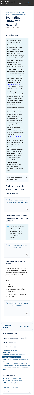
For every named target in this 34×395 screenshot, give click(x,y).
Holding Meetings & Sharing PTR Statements (15, 363)
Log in (30, 3)
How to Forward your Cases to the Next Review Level (15, 368)
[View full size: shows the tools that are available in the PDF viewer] (17, 308)
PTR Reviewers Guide (15, 13)
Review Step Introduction (10, 350)
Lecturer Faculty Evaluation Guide (12, 378)
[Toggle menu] (26, 3)
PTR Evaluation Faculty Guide (10, 387)
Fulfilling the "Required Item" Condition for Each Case (15, 360)
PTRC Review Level (9, 342)
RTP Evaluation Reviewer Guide (11, 385)
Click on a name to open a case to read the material (15, 189)
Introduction (12, 35)
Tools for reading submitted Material (15, 262)
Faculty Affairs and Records (13, 13)
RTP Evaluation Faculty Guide (10, 383)
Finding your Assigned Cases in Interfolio (14, 355)
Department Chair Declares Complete (14, 338)
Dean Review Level (21, 14)
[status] (17, 105)
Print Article (7, 392)
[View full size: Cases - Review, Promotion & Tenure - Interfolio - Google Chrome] (17, 204)
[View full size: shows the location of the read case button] (17, 250)
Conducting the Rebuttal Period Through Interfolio (16, 366)
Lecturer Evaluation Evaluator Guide (12, 380)
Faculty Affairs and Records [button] (8, 3)
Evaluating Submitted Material (13, 21)
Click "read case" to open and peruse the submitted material (17, 218)
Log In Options (7, 352)
